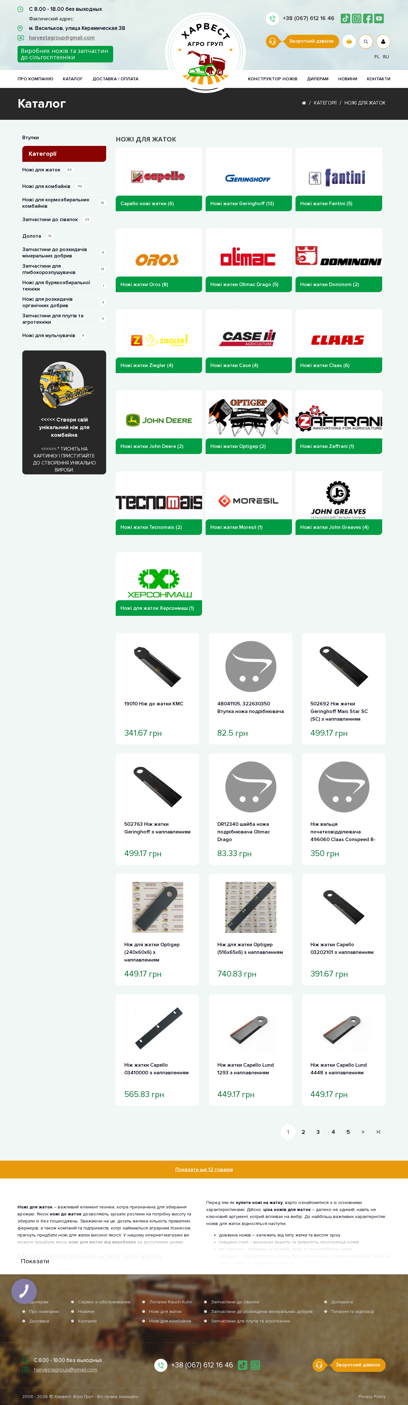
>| (378, 1131)
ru (386, 57)
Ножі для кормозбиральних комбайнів (63, 203)
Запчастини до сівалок (55, 219)
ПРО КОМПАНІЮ (35, 79)
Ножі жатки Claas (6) (324, 365)
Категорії (325, 103)
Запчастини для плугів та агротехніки (63, 319)
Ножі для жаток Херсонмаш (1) (157, 608)
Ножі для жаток (365, 103)
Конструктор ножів (272, 79)
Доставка (39, 1321)
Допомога (342, 1302)
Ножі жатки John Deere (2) (151, 446)
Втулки (30, 137)
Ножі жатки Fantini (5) (326, 203)
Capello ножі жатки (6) (147, 203)
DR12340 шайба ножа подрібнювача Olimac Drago (243, 832)
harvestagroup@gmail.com (62, 37)
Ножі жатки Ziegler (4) (146, 365)
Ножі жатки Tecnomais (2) (151, 527)
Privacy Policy (372, 1396)
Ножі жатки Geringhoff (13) (242, 203)
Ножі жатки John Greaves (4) (334, 527)
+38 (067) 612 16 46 (308, 18)
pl (377, 57)
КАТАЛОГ (73, 79)
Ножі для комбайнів (52, 186)
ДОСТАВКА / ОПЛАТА (115, 79)
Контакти (87, 1321)
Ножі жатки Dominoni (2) (329, 284)
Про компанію (44, 1311)
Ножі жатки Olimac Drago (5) (244, 284)
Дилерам (318, 79)
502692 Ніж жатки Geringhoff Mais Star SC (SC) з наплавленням (339, 711)
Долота (37, 236)
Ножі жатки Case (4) (234, 365)
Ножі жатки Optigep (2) (238, 446)
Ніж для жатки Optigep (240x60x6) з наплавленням (151, 952)
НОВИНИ (347, 79)
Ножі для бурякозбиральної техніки (63, 285)
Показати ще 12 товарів (204, 1169)
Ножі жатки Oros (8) (144, 284)
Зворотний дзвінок (311, 41)
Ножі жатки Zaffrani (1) (327, 446)
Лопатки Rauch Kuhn (170, 1302)
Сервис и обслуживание (104, 1302)
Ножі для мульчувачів (53, 335)
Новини (86, 1311)
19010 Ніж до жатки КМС (153, 704)
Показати (35, 1261)
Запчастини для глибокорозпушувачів (63, 269)
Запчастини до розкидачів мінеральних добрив (63, 252)
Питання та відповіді (352, 1311)
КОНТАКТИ (378, 79)
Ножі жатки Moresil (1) (236, 527)
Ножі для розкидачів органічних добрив (63, 302)
